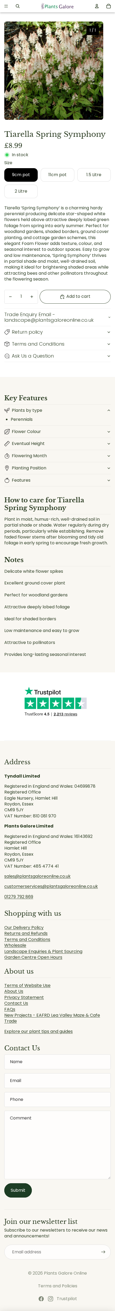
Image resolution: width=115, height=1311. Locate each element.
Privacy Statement (24, 997)
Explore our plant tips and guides (38, 1031)
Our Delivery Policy (24, 927)
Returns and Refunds (26, 933)
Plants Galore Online (65, 1273)
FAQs (9, 1009)
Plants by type (27, 410)
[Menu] (6, 6)
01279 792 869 (18, 897)
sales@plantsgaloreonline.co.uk (37, 876)
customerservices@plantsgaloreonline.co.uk (51, 886)
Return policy (27, 332)
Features (21, 480)
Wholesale (15, 945)
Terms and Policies (57, 1286)
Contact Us (16, 1003)
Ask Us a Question (33, 356)
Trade (10, 1021)
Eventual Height (28, 443)
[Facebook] (41, 1299)
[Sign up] (103, 1252)
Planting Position (29, 468)
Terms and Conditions (38, 344)
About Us (13, 991)
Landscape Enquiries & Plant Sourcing (43, 951)
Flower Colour (26, 431)
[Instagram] (50, 1299)
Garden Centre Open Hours (33, 957)
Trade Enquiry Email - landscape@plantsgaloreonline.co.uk (49, 317)
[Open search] (18, 6)
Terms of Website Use (27, 985)
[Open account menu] (97, 6)
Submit (18, 1190)
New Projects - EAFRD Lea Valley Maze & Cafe (52, 1015)
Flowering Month (29, 456)
